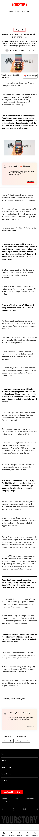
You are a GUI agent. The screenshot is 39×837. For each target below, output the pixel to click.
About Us (4, 798)
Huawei (6, 741)
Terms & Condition (6, 802)
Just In (6, 736)
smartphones (21, 736)
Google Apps (21, 741)
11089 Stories (31, 50)
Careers (16, 798)
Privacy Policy (30, 798)
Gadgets (18, 30)
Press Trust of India (17, 50)
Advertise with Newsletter (12, 792)
